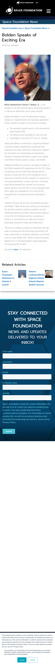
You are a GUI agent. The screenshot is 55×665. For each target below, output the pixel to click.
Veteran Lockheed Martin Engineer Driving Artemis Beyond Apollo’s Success (36, 278)
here (16, 249)
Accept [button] (22, 660)
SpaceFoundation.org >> (13, 28)
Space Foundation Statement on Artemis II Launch (8, 278)
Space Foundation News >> (37, 28)
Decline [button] (33, 660)
